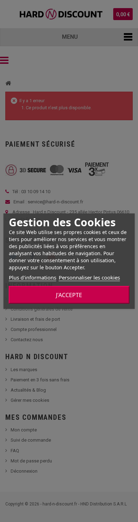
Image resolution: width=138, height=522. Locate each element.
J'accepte (69, 295)
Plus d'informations (32, 277)
